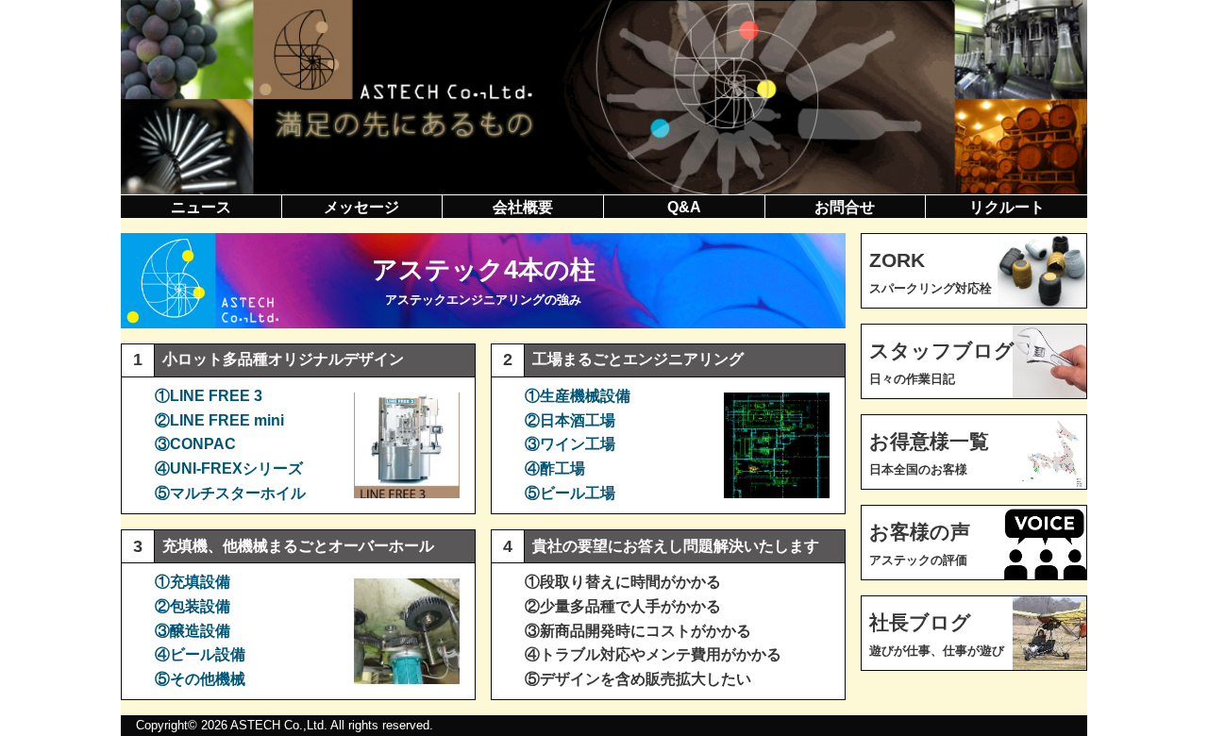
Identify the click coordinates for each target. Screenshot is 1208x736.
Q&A (684, 207)
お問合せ (844, 207)
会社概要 (523, 207)
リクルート (1007, 207)
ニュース (201, 207)
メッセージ (361, 207)
